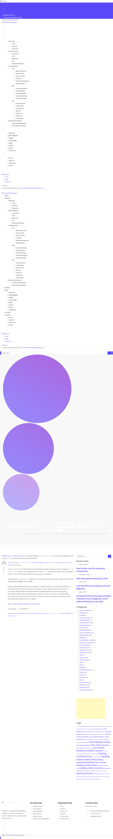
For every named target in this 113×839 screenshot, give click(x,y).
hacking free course (96, 762)
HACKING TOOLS (84, 652)
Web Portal (15, 58)
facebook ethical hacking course (94, 739)
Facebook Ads (20, 106)
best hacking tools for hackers (92, 731)
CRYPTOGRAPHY (84, 620)
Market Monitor (37, 814)
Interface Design (38, 806)
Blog (6, 130)
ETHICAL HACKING (84, 633)
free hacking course (99, 742)
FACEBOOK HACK (84, 635)
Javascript (82, 657)
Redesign (14, 46)
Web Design (12, 41)
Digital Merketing (13, 66)
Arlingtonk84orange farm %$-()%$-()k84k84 (25, 613)
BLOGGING (82, 613)
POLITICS (11, 145)
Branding (102, 731)
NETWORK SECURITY (85, 670)
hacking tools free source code (84, 771)
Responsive (15, 48)
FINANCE (11, 138)
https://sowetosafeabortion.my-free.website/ (27, 604)
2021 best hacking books (82, 726)
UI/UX (13, 43)
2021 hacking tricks (104, 726)
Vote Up (3, 566)
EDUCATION (12, 133)
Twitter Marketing (20, 91)
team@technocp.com (37, 188)
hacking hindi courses (87, 765)
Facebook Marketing (21, 88)
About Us (11, 158)
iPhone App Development (19, 125)
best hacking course (98, 729)
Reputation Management (22, 81)
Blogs (6, 179)
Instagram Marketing (21, 96)
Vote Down (3, 572)
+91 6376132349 (95, 813)
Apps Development (84, 610)
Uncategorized (83, 687)
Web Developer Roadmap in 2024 (92, 578)
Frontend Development (86, 642)
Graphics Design (84, 647)
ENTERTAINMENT (13, 135)
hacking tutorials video (98, 773)
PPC (13, 101)
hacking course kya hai (96, 757)
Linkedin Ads (19, 116)
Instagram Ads (20, 108)
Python (81, 675)
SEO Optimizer (37, 809)
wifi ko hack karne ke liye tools (93, 779)
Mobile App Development (15, 120)
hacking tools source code (100, 771)
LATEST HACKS (83, 660)
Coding (81, 615)
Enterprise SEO (20, 73)
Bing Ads (18, 111)
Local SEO (18, 78)
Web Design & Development (41, 819)
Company (8, 155)
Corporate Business (85, 618)
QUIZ (80, 680)
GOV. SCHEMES (13, 140)
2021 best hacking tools (94, 726)
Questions (82, 677)
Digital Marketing (84, 625)
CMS (13, 56)
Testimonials (12, 163)
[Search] (2, 169)
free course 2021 (105, 739)
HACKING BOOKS (84, 650)
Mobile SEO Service (21, 71)
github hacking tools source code (90, 754)
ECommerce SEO (20, 76)
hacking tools (106, 768)
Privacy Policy (65, 819)
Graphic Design (37, 816)
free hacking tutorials (83, 745)
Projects (81, 672)
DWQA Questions (7, 556)
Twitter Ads (19, 113)
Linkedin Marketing (21, 93)
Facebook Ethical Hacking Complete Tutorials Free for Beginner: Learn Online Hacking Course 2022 (93, 599)
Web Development (13, 51)
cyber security (89, 734)
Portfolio (7, 153)
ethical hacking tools (82, 739)
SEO (13, 68)
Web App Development (18, 63)
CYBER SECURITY (84, 623)
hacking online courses (90, 768)
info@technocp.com (96, 816)
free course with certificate (82, 742)
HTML (81, 655)
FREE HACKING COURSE (86, 640)
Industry (7, 128)
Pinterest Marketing (21, 98)
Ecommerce (15, 53)
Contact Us (11, 160)
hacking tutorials (84, 773)
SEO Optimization (84, 682)
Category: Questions (19, 556)
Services (7, 39)
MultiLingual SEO (20, 83)
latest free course (90, 776)
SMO (13, 86)
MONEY (10, 143)
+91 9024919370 (14, 20)
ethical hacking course (101, 737)
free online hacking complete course (90, 749)
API (13, 61)
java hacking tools (82, 776)
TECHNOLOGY (12, 150)
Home (7, 36)
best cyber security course (88, 729)
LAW (80, 662)
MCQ (80, 665)
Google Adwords (20, 103)
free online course (99, 745)
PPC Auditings (19, 118)
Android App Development (19, 123)
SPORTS (11, 148)
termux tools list (102, 776)
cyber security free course (99, 734)
